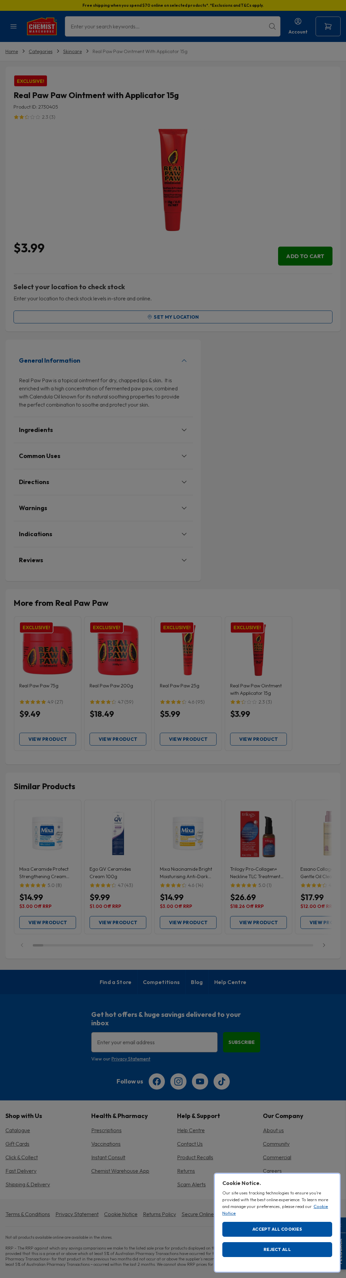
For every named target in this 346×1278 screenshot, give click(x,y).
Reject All (277, 1249)
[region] (277, 1223)
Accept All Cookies (277, 1229)
